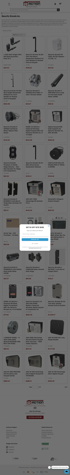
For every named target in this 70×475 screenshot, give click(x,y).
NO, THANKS (35, 243)
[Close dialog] (49, 226)
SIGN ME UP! (35, 239)
